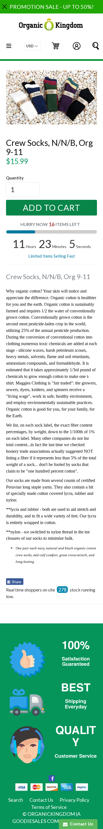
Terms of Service (49, 807)
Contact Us (41, 800)
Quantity (15, 177)
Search (15, 800)
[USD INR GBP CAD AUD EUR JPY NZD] (32, 46)
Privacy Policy (74, 800)
